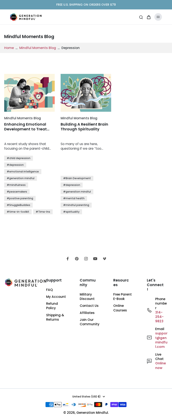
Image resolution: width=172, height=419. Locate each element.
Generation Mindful (92, 412)
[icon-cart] (148, 17)
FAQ (49, 290)
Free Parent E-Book (122, 296)
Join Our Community (89, 321)
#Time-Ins (43, 211)
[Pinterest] (76, 258)
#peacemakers (17, 191)
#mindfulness (16, 185)
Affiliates (87, 313)
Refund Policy (52, 305)
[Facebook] (67, 258)
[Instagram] (86, 258)
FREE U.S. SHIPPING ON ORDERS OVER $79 (86, 5)
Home (9, 48)
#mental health (74, 198)
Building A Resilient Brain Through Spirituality (84, 126)
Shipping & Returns (55, 317)
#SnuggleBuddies (18, 205)
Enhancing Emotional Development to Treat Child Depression (25, 126)
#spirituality (71, 211)
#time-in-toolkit (18, 211)
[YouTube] (95, 258)
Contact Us (89, 305)
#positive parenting (20, 198)
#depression (15, 165)
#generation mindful (20, 178)
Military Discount (87, 296)
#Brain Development (77, 178)
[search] (141, 17)
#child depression (18, 158)
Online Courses (120, 307)
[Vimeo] (104, 258)
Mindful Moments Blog (37, 48)
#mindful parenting (76, 205)
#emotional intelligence (23, 171)
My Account (56, 296)
